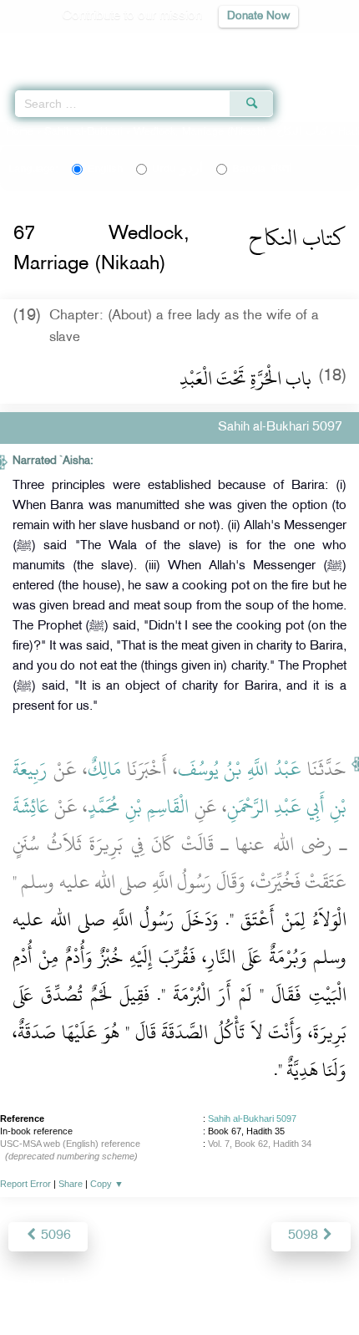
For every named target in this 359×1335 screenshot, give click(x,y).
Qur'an (112, 46)
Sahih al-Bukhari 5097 (252, 1118)
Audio (310, 46)
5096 (54, 1236)
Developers (198, 1286)
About (41, 1286)
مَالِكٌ (104, 769)
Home (19, 132)
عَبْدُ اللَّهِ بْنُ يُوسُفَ (240, 769)
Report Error (25, 1184)
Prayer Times (243, 46)
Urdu (177, 169)
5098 (304, 1236)
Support (134, 1286)
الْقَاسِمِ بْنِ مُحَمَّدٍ (138, 806)
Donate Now (258, 16)
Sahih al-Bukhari (83, 132)
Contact (262, 1286)
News (84, 1286)
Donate (315, 1286)
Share (70, 1184)
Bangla (261, 169)
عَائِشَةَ (31, 806)
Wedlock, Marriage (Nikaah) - (232, 132)
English (105, 169)
